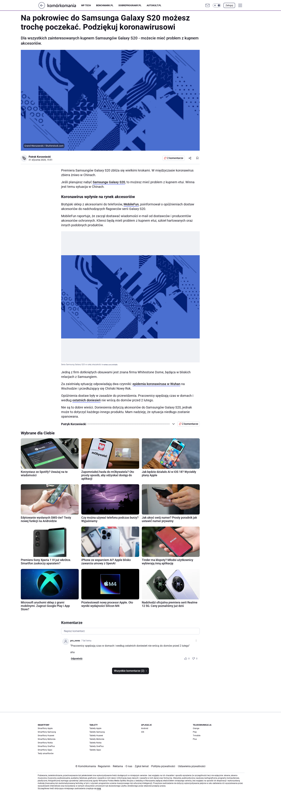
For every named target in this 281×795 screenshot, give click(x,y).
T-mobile (196, 735)
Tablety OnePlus (96, 746)
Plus (195, 739)
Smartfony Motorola (46, 739)
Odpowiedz (76, 658)
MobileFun (131, 204)
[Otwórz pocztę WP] (207, 5)
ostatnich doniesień (86, 400)
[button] (217, 5)
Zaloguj (229, 5)
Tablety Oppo (95, 750)
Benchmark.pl (104, 5)
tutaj (99, 788)
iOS (142, 732)
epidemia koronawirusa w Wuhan (156, 384)
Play (195, 732)
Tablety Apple (95, 728)
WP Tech (86, 5)
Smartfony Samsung (47, 732)
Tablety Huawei (96, 735)
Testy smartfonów (46, 753)
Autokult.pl (154, 5)
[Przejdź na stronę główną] (41, 7)
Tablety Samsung (97, 732)
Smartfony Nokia (45, 743)
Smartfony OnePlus (46, 746)
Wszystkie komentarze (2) (129, 670)
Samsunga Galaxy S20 (109, 182)
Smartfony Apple (45, 728)
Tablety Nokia (95, 743)
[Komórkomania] (64, 5)
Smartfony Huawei (46, 735)
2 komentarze (175, 158)
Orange (196, 728)
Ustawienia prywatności (191, 766)
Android (144, 728)
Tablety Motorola (96, 739)
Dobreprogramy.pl (130, 5)
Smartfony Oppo (45, 750)
